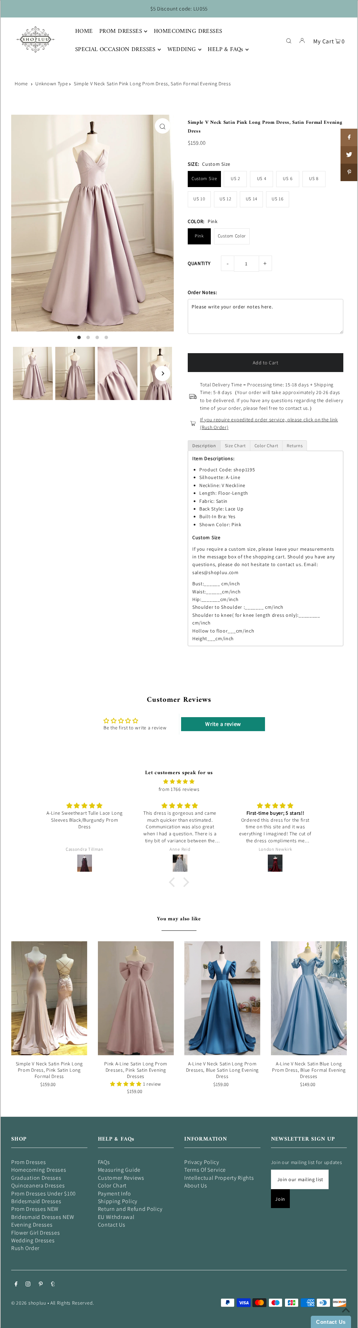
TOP (345, 1318)
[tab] (204, 445)
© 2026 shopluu (28, 1303)
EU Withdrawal (116, 1217)
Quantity (199, 263)
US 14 (252, 199)
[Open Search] (288, 40)
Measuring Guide (119, 1169)
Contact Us (112, 1224)
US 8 (313, 178)
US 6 (287, 178)
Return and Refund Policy (130, 1209)
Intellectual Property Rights (219, 1177)
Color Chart (112, 1185)
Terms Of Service (205, 1169)
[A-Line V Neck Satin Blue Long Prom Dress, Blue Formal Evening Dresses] (309, 998)
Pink (199, 236)
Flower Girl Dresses (35, 1232)
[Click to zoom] (162, 126)
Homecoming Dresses (38, 1169)
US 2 (235, 178)
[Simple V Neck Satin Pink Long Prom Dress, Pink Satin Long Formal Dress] (49, 998)
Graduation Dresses (36, 1177)
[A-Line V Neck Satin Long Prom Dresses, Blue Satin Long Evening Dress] (222, 998)
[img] (179, 781)
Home (21, 83)
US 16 (278, 199)
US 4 (261, 178)
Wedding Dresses (33, 1240)
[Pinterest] (41, 1284)
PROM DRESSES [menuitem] (120, 31)
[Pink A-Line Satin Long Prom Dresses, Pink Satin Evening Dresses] (136, 998)
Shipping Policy (118, 1201)
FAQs (104, 1162)
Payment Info (114, 1193)
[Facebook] (16, 1284)
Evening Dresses (32, 1224)
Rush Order (25, 1248)
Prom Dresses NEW (34, 1209)
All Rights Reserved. (72, 1303)
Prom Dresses (28, 1162)
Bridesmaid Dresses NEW (42, 1217)
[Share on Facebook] (349, 137)
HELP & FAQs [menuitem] (225, 49)
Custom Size (204, 178)
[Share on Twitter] (349, 155)
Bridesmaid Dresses (36, 1201)
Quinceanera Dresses (38, 1185)
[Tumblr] (53, 1284)
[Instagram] (28, 1284)
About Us (195, 1185)
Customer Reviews (121, 1177)
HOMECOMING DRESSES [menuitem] (188, 31)
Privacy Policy (201, 1162)
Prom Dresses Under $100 (43, 1193)
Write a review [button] (223, 724)
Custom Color (232, 236)
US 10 (199, 199)
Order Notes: (202, 292)
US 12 (225, 199)
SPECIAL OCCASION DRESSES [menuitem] (115, 49)
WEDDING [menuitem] (181, 49)
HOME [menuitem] (84, 31)
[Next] (162, 373)
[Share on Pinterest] (349, 172)
